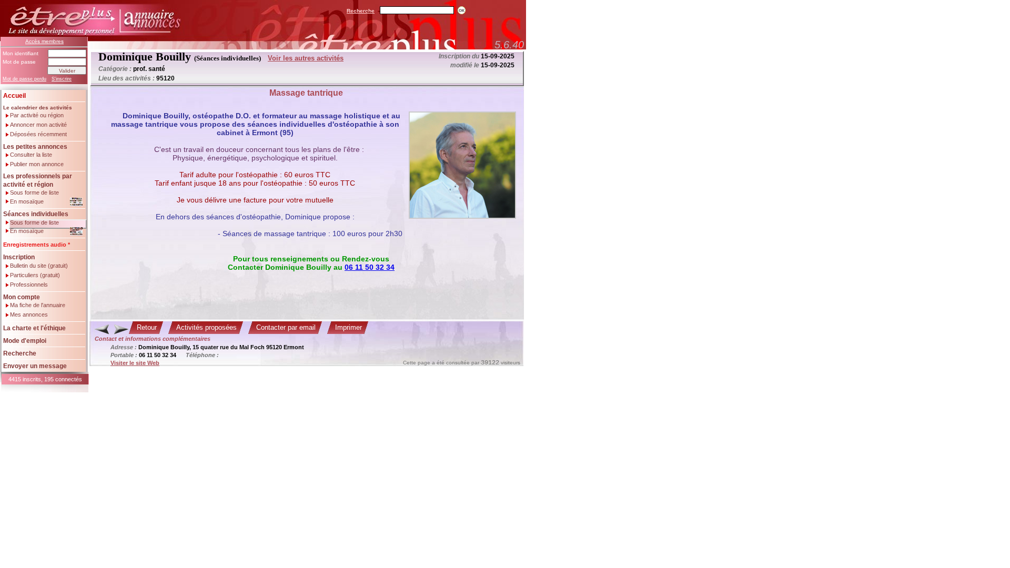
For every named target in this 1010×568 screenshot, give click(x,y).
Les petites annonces (35, 146)
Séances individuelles (35, 214)
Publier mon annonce (37, 164)
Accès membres (44, 41)
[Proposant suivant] (121, 329)
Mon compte (21, 297)
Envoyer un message (35, 366)
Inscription (19, 257)
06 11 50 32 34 (370, 267)
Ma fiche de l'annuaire (37, 305)
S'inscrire (62, 79)
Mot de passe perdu (24, 79)
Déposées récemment (38, 134)
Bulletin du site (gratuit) (39, 266)
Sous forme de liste (34, 193)
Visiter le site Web (134, 363)
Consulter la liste (31, 155)
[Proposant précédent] (101, 329)
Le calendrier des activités (37, 107)
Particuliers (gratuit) (35, 275)
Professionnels (29, 285)
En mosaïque (27, 201)
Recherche (361, 11)
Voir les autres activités (306, 58)
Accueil (14, 95)
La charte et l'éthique (34, 328)
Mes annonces (29, 315)
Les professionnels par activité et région (37, 180)
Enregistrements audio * (36, 244)
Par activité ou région (37, 115)
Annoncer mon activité (38, 125)
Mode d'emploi (24, 340)
